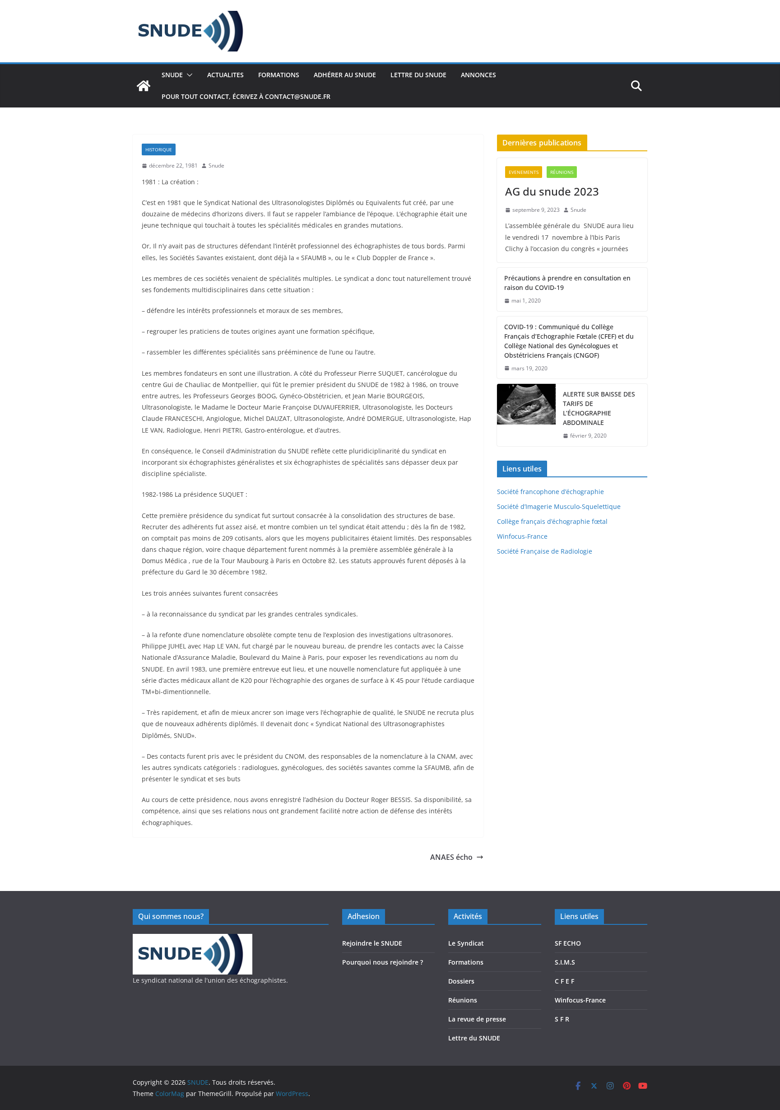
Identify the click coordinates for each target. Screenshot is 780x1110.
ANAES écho (451, 857)
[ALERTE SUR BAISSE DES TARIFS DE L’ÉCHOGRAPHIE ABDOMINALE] (526, 415)
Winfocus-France (522, 536)
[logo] (192, 939)
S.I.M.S (565, 962)
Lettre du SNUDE (474, 1038)
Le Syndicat (466, 943)
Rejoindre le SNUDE (372, 943)
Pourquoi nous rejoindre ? (382, 962)
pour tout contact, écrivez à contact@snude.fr (246, 96)
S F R (562, 1019)
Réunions (561, 172)
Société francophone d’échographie (550, 491)
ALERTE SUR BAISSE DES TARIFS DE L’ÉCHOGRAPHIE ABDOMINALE (599, 408)
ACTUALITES (225, 74)
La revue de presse (477, 1019)
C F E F (564, 981)
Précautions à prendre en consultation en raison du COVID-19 (567, 283)
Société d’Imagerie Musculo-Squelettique (559, 506)
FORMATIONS (278, 74)
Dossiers (461, 981)
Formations (465, 962)
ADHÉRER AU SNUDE (345, 74)
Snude (216, 165)
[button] (188, 75)
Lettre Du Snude (418, 74)
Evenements (524, 172)
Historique (158, 149)
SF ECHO (568, 943)
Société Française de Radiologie (544, 551)
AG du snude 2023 (552, 191)
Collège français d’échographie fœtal (552, 521)
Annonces (478, 74)
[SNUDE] (143, 86)
